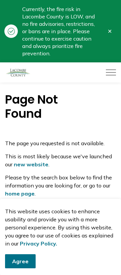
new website (31, 164)
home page (20, 193)
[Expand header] (111, 72)
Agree (20, 261)
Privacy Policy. (38, 243)
